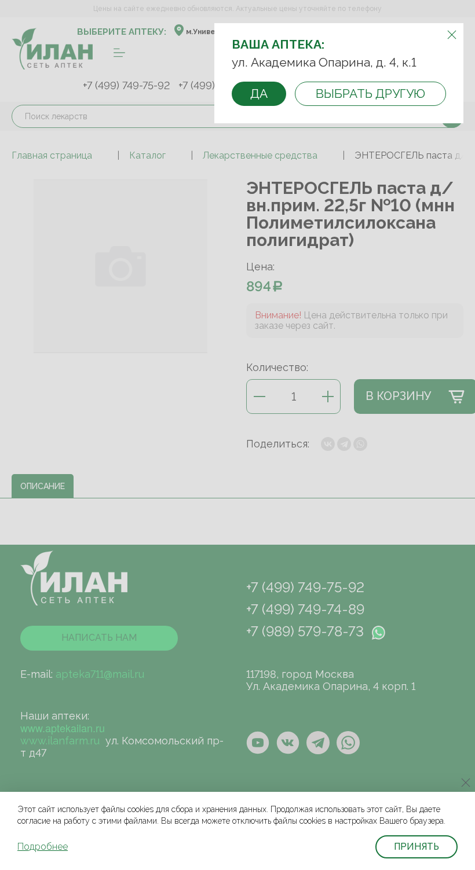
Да (259, 93)
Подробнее (42, 846)
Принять (416, 846)
